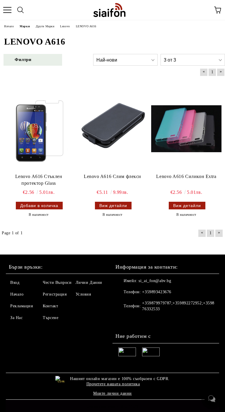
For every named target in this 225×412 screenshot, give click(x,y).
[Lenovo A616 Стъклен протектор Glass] (39, 129)
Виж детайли (113, 205)
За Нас (16, 318)
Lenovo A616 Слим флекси (112, 176)
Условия (83, 294)
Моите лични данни (112, 393)
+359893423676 (156, 292)
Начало (16, 294)
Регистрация (55, 294)
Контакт (50, 306)
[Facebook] (123, 320)
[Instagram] (136, 320)
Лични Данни (89, 282)
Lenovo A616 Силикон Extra (186, 176)
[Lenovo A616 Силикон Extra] (186, 129)
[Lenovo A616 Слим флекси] (112, 129)
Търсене (50, 318)
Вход (14, 282)
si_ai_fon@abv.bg (155, 281)
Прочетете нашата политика (113, 384)
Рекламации (21, 306)
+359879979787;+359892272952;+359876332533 (178, 306)
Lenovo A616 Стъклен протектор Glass (38, 180)
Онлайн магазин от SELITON (112, 406)
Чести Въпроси (57, 282)
